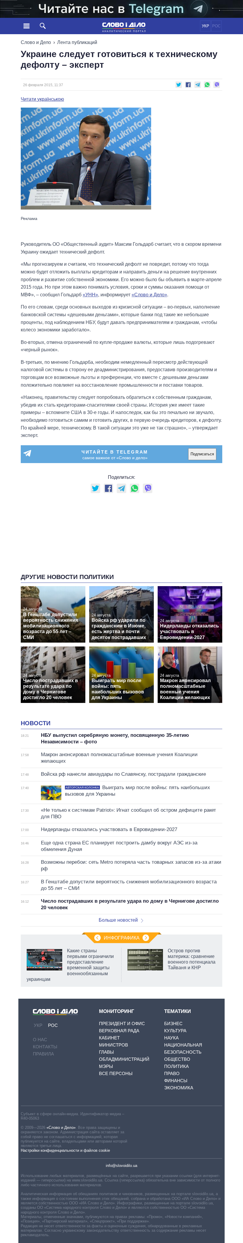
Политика (176, 1066)
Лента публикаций (77, 42)
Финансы (175, 1080)
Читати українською (42, 99)
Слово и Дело (36, 42)
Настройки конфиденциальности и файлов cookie (65, 1150)
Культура (175, 1030)
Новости (35, 723)
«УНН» (90, 294)
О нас (40, 1039)
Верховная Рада (119, 1030)
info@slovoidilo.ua (121, 1165)
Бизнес (173, 1023)
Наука (171, 1037)
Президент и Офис (122, 1023)
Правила (43, 1053)
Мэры (106, 1066)
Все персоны (115, 1073)
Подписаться (202, 454)
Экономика (178, 1087)
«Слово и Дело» (61, 1127)
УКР (205, 26)
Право (172, 1073)
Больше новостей (118, 920)
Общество (177, 1059)
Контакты (45, 1046)
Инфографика (122, 937)
